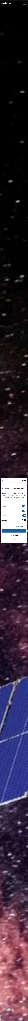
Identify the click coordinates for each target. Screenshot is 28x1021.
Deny (14, 539)
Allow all (14, 530)
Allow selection (14, 535)
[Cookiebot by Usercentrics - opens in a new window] (20, 480)
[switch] (24, 511)
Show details (19, 526)
